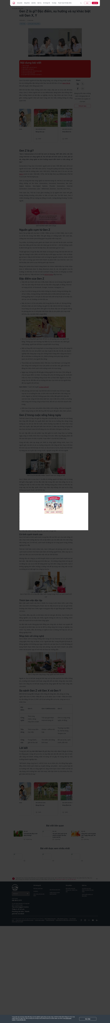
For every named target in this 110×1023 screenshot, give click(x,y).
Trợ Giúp (54, 3)
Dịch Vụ (39, 3)
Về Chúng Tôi (46, 3)
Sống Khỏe (27, 3)
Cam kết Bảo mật (21, 1020)
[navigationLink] (14, 3)
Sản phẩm (19, 3)
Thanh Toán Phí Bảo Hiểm (64, 3)
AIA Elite (33, 3)
